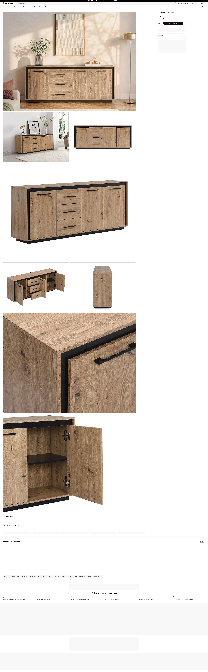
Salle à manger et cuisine (8, 10)
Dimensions (165, 18)
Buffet (27, 10)
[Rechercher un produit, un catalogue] (17, 3)
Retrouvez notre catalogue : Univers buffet (11, 525)
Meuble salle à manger (17, 10)
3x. (162, 26)
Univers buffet (23, 10)
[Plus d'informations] (185, 21)
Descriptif (160, 18)
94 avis (172, 12)
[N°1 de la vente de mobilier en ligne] (9, 3)
